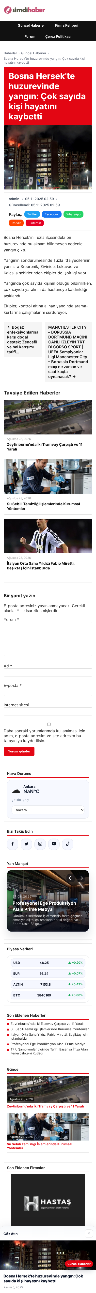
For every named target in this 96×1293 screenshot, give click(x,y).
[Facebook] (12, 844)
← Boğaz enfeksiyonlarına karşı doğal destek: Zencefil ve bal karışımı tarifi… (22, 339)
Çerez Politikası (58, 36)
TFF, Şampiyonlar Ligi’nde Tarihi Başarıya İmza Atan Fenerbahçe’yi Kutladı (49, 1051)
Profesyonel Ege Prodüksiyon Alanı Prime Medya (48, 1044)
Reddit (16, 223)
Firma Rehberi (66, 25)
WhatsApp (73, 214)
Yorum (11, 619)
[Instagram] (40, 844)
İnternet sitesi (16, 704)
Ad (8, 665)
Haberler (10, 53)
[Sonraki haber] (81, 878)
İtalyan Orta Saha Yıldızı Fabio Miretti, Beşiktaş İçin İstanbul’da (49, 1036)
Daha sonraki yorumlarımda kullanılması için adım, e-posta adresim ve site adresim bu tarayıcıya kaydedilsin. (44, 735)
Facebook (52, 214)
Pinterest (35, 223)
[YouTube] (54, 844)
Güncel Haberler (31, 25)
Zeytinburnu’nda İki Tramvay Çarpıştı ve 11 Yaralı (47, 1024)
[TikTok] (67, 844)
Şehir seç (20, 800)
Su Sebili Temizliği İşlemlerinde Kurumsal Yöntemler (50, 1029)
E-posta (13, 685)
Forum (30, 36)
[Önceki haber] (70, 878)
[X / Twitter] (26, 844)
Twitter (32, 214)
